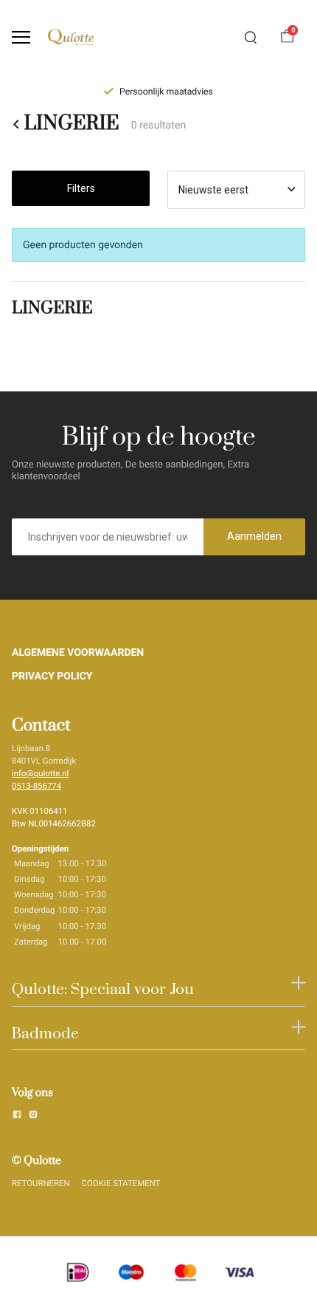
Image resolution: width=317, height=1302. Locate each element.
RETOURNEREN (41, 1183)
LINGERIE (71, 123)
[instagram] (33, 1117)
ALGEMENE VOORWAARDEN (78, 653)
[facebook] (17, 1117)
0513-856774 (36, 786)
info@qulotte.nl (40, 773)
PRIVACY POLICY (52, 676)
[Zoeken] (250, 37)
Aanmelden (254, 536)
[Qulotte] (71, 37)
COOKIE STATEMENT (121, 1183)
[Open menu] (21, 37)
